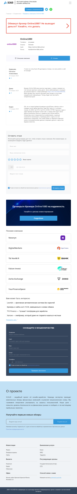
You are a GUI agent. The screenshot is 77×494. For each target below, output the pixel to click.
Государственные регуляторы (48, 464)
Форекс (8, 450)
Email (10, 353)
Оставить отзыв (58, 188)
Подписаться (62, 422)
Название (12, 332)
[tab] (22, 58)
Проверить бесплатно (38, 371)
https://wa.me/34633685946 (56, 91)
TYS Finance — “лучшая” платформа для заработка (27, 311)
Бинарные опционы (11, 452)
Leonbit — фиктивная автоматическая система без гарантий (31, 303)
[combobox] (11, 167)
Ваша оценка (27, 159)
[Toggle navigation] (70, 3)
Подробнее (38, 218)
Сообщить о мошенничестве (34, 9)
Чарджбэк (43, 455)
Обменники (9, 469)
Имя (10, 346)
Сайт (10, 339)
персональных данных (45, 188)
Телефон (12, 359)
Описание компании (23, 58)
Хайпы (8, 455)
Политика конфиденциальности (15, 429)
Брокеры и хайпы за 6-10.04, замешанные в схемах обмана (30, 307)
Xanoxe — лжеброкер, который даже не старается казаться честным (34, 315)
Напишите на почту (50, 477)
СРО (41, 466)
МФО (41, 452)
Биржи (8, 466)
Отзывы (55, 58)
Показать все (11, 320)
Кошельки (9, 464)
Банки (41, 450)
